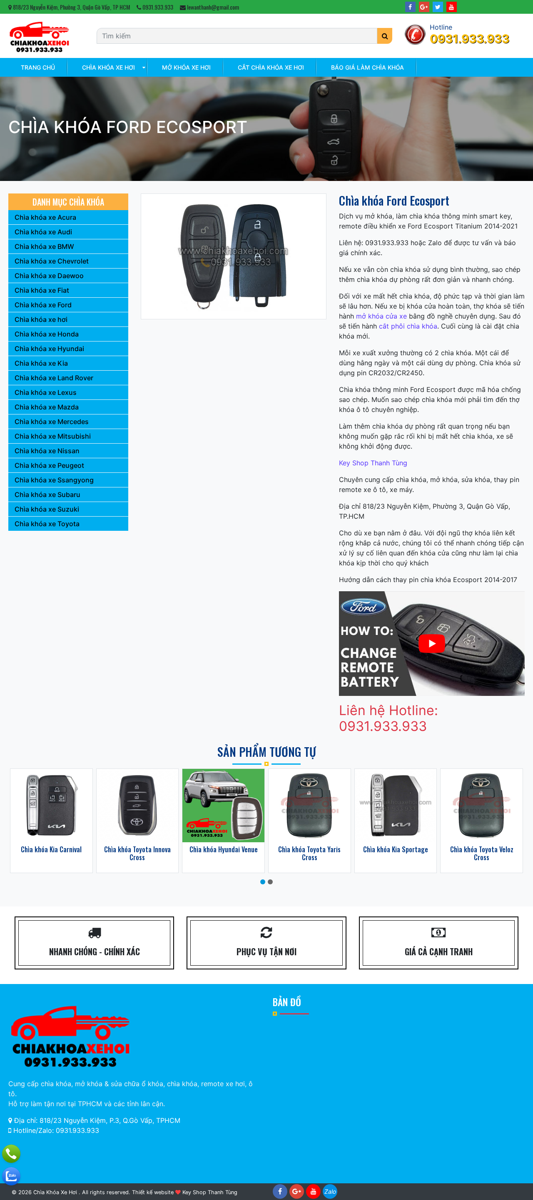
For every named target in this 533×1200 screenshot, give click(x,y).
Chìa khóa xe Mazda (47, 407)
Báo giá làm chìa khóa (367, 67)
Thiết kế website (153, 1192)
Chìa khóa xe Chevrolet (52, 261)
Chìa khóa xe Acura (45, 217)
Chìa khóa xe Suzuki (47, 509)
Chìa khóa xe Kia (41, 363)
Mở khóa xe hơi (186, 67)
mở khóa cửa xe (381, 316)
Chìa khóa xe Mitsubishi (53, 436)
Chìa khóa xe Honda (47, 334)
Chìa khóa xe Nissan (47, 451)
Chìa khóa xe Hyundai (49, 348)
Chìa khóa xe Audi (43, 232)
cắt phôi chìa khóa (408, 326)
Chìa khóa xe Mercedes (52, 421)
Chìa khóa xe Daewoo (49, 275)
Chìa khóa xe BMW (44, 246)
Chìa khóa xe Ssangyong (54, 480)
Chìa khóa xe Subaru (47, 494)
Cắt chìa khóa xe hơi (271, 67)
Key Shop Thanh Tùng (373, 463)
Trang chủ (38, 67)
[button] (263, 882)
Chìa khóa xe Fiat (42, 290)
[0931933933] (11, 1176)
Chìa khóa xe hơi (108, 67)
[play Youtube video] (432, 643)
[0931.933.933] (11, 1154)
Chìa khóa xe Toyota (47, 524)
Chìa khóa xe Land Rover (54, 378)
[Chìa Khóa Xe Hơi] (39, 35)
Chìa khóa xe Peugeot (49, 465)
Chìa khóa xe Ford (43, 305)
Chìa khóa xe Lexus (46, 392)
